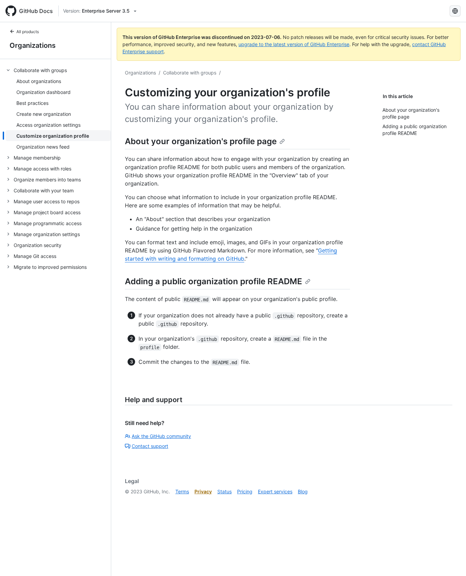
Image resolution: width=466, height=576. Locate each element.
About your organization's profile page (201, 141)
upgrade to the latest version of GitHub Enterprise (293, 44)
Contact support (150, 446)
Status (224, 491)
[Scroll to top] (451, 561)
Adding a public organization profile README (213, 281)
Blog (303, 491)
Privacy (203, 491)
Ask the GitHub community (161, 436)
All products (27, 31)
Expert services (275, 491)
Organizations (33, 45)
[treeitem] (58, 108)
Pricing (244, 491)
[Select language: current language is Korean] (455, 10)
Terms (182, 491)
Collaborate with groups (189, 73)
